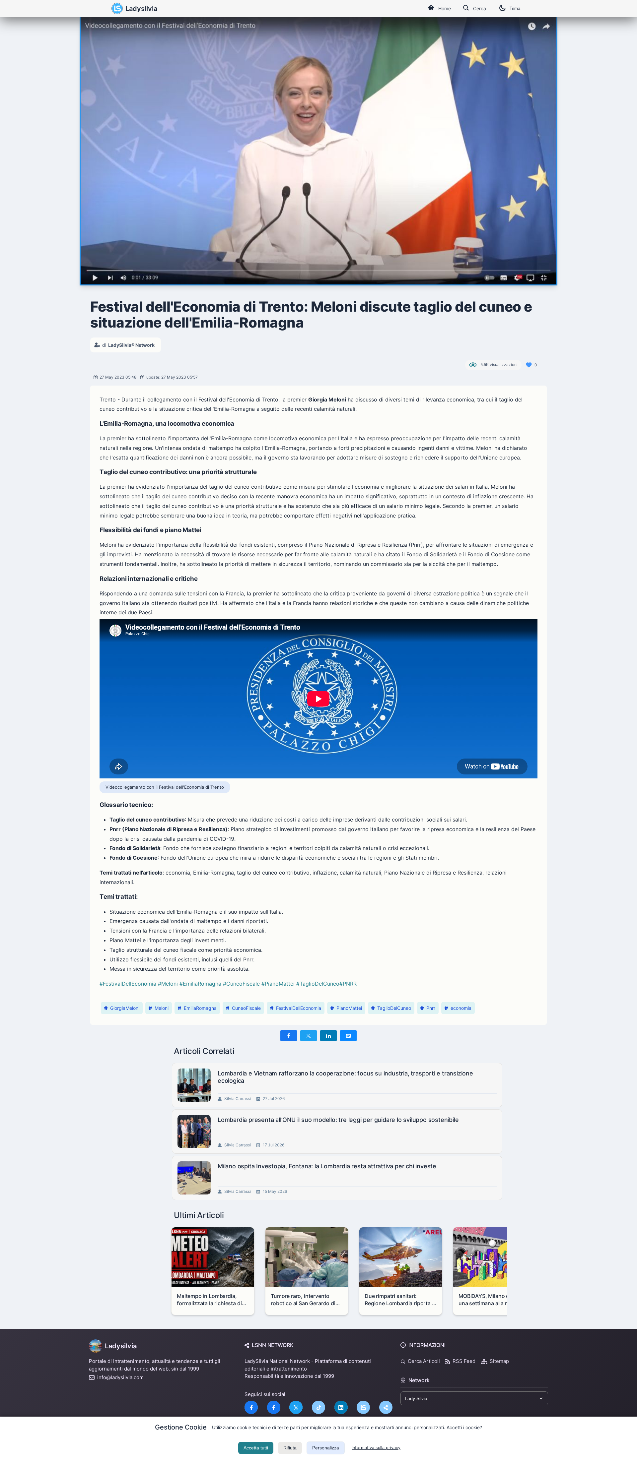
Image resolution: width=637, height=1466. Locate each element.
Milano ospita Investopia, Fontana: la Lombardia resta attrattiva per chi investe (327, 1166)
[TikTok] (318, 1407)
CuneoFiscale (246, 1008)
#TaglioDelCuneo (317, 983)
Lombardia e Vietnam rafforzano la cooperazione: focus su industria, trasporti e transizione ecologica (345, 1077)
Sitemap (499, 1361)
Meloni (162, 1008)
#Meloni (168, 983)
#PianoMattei (278, 983)
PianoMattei (349, 1008)
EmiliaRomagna (200, 1008)
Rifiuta (290, 1447)
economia (461, 1008)
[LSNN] (363, 1407)
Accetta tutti (256, 1447)
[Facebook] (251, 1407)
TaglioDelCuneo (394, 1008)
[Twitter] (296, 1407)
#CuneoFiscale (241, 983)
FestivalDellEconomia (298, 1008)
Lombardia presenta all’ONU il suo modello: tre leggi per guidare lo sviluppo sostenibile (338, 1119)
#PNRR (348, 983)
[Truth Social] (385, 1407)
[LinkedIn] (341, 1407)
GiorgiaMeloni (124, 1008)
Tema (515, 8)
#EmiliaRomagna (200, 983)
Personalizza (325, 1447)
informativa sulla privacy (376, 1447)
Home (444, 8)
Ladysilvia (141, 9)
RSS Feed (464, 1361)
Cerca (479, 8)
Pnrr (430, 1008)
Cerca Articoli (424, 1361)
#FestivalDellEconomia (128, 983)
